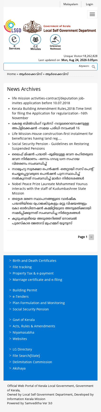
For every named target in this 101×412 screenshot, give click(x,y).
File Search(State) (26, 356)
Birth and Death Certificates (34, 261)
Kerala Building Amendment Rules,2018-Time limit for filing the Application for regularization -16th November (52, 113)
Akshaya (19, 369)
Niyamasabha (23, 333)
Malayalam (70, 4)
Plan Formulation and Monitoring (39, 303)
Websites (20, 339)
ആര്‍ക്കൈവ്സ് (30, 74)
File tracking (22, 267)
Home (11, 74)
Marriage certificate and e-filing (37, 280)
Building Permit (25, 291)
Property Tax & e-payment (33, 274)
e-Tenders (21, 297)
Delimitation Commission (32, 362)
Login (89, 4)
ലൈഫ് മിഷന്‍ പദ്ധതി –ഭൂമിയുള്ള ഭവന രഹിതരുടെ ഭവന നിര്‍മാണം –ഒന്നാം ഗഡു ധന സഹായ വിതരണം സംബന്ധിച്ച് (52, 159)
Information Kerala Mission (26, 399)
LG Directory (22, 350)
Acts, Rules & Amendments (34, 326)
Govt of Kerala (24, 320)
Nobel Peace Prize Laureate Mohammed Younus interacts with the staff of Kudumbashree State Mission (50, 189)
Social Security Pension (31, 310)
